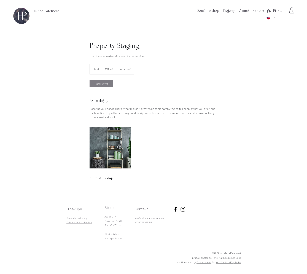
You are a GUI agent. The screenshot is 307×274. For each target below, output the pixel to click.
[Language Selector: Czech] (271, 17)
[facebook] (175, 209)
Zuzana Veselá (203, 262)
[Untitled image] (110, 147)
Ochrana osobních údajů (79, 222)
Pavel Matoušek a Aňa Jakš (227, 257)
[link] (101, 83)
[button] (291, 10)
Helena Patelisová (46, 11)
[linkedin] (183, 209)
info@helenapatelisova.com (149, 217)
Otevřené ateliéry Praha (228, 262)
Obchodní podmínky (76, 217)
